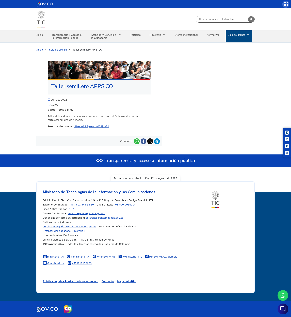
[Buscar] (251, 19)
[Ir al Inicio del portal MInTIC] (41, 19)
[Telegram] (157, 141)
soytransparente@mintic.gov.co (104, 217)
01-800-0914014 (125, 204)
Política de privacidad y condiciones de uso (70, 281)
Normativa (213, 34)
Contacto (108, 281)
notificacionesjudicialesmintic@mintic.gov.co (69, 226)
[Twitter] (150, 141)
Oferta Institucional (186, 34)
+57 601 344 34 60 (82, 204)
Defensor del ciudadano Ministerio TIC (65, 230)
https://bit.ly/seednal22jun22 (91, 126)
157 (71, 209)
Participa (136, 34)
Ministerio (155, 34)
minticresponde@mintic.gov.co (86, 213)
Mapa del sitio (126, 281)
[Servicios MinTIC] (285, 4)
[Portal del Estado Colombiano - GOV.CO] (44, 4)
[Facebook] (143, 141)
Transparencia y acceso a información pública (149, 161)
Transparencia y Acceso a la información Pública (67, 36)
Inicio (39, 34)
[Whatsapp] (136, 141)
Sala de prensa (236, 34)
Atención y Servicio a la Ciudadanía (103, 36)
